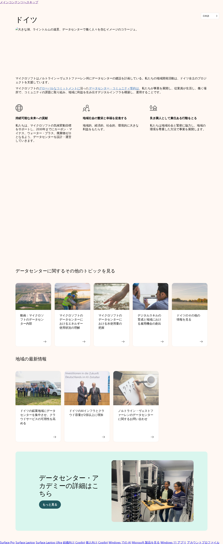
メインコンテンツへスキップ (19, 2)
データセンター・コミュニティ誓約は (114, 88)
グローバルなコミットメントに (59, 88)
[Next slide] (202, 493)
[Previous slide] (21, 493)
